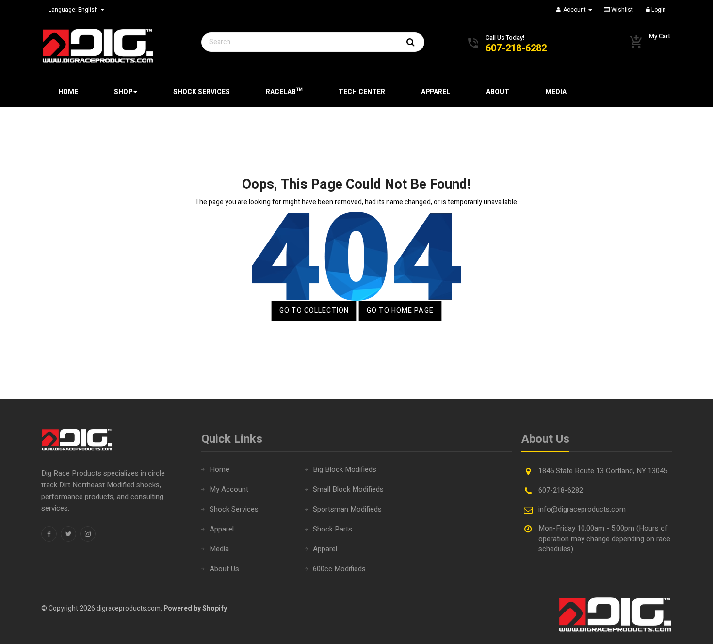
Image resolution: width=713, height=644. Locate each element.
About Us (224, 569)
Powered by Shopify (195, 608)
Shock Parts (332, 529)
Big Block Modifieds (344, 469)
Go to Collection (314, 311)
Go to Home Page (400, 311)
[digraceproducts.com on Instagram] (88, 534)
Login (658, 9)
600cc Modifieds (339, 569)
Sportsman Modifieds (347, 509)
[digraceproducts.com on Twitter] (68, 534)
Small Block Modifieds (348, 489)
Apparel (222, 529)
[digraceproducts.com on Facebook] (49, 534)
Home (219, 469)
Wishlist (621, 9)
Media (219, 549)
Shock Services (234, 509)
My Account (229, 489)
